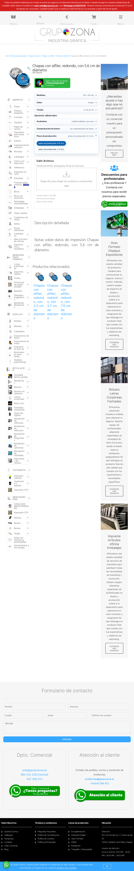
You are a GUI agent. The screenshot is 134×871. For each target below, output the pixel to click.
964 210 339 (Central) (34, 774)
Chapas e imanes (34, 56)
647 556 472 (34, 779)
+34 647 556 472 (99, 783)
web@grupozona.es (34, 770)
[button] (107, 866)
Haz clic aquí (114, 153)
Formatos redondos (62, 56)
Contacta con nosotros (114, 344)
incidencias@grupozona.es (99, 779)
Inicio (7, 56)
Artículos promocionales (18, 56)
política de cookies (67, 868)
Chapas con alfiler (48, 56)
